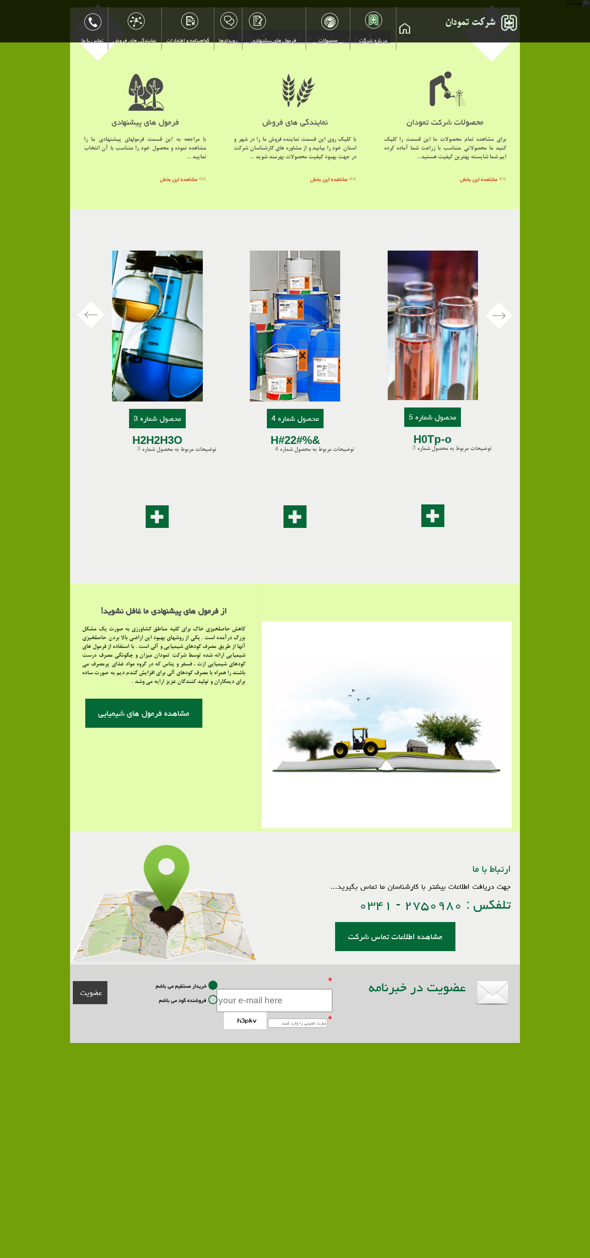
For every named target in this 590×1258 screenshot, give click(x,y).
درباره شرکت (373, 40)
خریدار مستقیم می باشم (181, 985)
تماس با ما (92, 40)
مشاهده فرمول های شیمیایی (143, 713)
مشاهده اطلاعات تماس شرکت (395, 936)
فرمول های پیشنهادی (274, 40)
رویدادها (228, 40)
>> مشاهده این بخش (183, 179)
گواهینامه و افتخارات (187, 40)
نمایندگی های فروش (135, 40)
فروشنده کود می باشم (182, 1000)
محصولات (328, 40)
